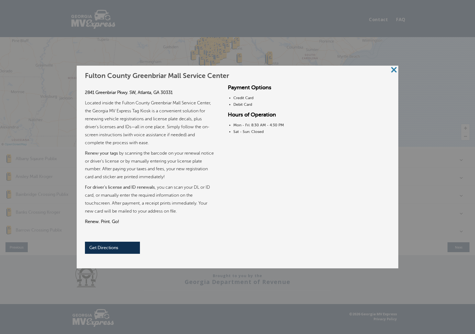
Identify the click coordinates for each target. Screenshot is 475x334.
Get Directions (103, 247)
